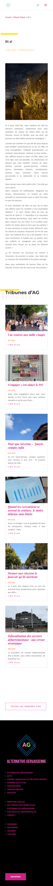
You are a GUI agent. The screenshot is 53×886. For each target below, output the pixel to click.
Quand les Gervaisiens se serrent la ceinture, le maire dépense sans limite (25, 510)
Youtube (11, 834)
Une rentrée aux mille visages (26, 335)
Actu (9, 776)
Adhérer (16, 876)
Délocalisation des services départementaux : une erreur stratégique (26, 639)
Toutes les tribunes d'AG (26, 706)
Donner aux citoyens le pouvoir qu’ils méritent (22, 575)
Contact (11, 815)
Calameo (11, 831)
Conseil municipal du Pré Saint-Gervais (27, 779)
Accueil (8, 17)
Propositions (14, 786)
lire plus (14, 345)
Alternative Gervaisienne (20, 772)
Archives (11, 792)
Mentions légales (16, 801)
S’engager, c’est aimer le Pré (25, 385)
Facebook (12, 824)
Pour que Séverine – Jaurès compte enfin (25, 445)
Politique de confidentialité (21, 812)
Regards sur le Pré (16, 782)
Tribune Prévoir (19, 17)
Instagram (12, 827)
